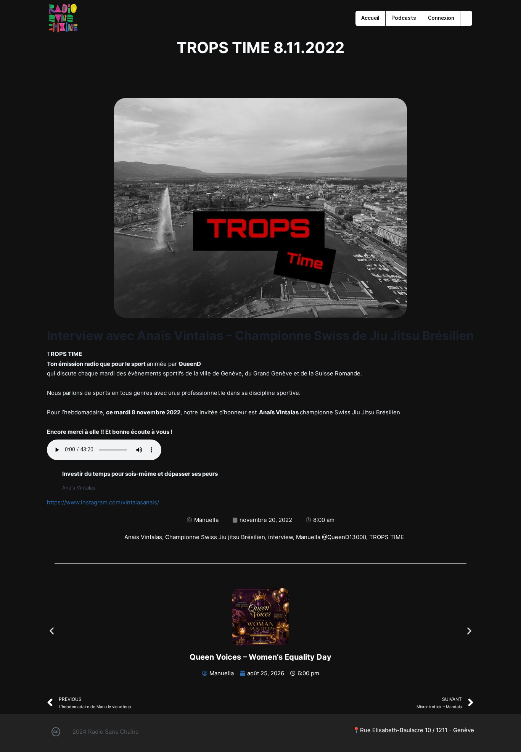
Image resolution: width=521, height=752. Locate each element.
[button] (51, 630)
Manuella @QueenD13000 (331, 537)
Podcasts (403, 18)
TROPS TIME (386, 537)
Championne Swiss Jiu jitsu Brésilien (215, 537)
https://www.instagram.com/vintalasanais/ (103, 502)
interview (280, 537)
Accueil (370, 18)
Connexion (441, 18)
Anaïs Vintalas (143, 537)
